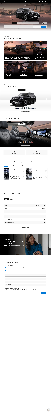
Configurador (44, 26)
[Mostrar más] (25, 182)
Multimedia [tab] (5, 165)
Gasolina (11, 199)
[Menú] (5, 1)
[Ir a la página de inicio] (25, 1)
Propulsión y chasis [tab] (23, 165)
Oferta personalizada (37, 26)
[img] (25, 14)
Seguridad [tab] (18, 165)
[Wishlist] (39, 1)
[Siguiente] (46, 99)
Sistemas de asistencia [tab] (12, 165)
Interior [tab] (32, 165)
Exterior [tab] (29, 165)
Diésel (6, 199)
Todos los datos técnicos (25, 227)
